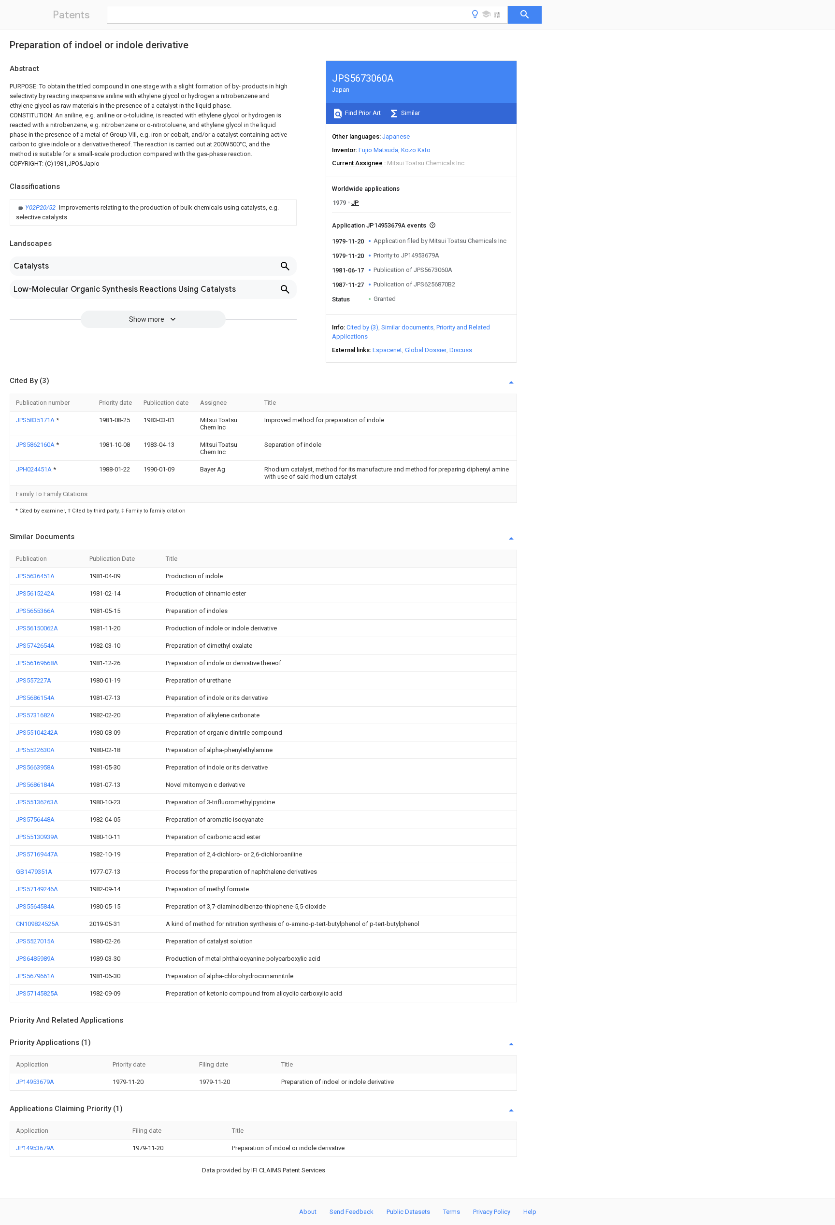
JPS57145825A (37, 993)
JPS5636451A (35, 576)
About (308, 1211)
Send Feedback (352, 1211)
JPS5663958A (35, 767)
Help (529, 1211)
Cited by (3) (362, 327)
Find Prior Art (362, 112)
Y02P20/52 (41, 207)
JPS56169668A (37, 663)
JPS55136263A (37, 802)
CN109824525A (37, 923)
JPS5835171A (36, 420)
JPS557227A (33, 680)
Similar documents (407, 327)
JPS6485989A (35, 958)
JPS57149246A (37, 889)
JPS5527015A (35, 941)
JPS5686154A (35, 697)
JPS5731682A (35, 715)
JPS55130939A (37, 836)
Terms (451, 1211)
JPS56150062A (37, 628)
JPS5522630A (35, 750)
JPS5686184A (35, 784)
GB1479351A (34, 871)
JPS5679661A (35, 976)
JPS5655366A (35, 610)
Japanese (396, 136)
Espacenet (387, 350)
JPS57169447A (37, 854)
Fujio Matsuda (378, 150)
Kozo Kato (416, 150)
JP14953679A (35, 1081)
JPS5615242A (35, 593)
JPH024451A (34, 469)
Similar (410, 112)
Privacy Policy (491, 1211)
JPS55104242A (37, 732)
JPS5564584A (35, 906)
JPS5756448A (35, 819)
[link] (153, 212)
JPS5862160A (36, 444)
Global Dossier (425, 350)
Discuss (460, 350)
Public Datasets (408, 1211)
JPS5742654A (35, 645)
